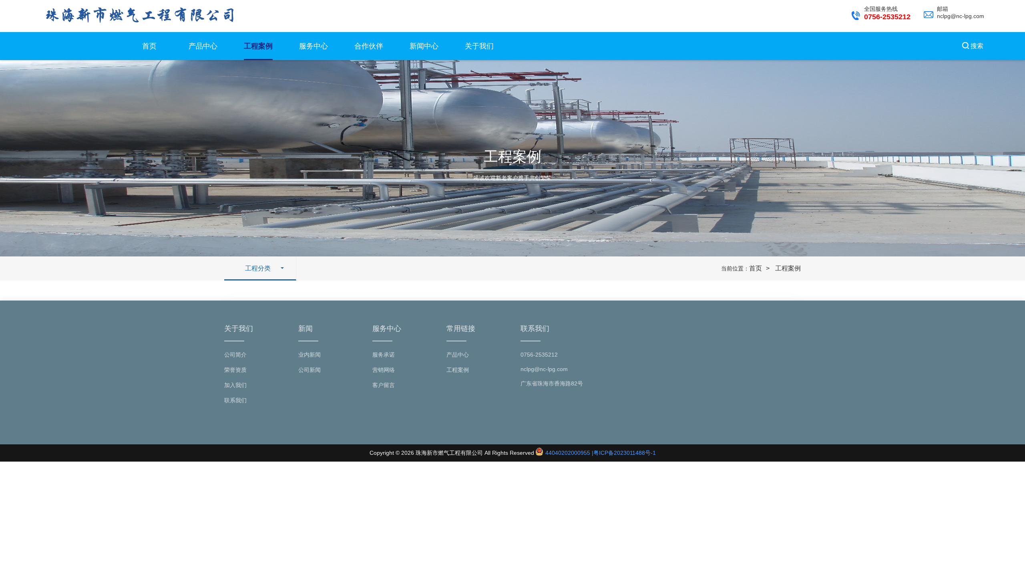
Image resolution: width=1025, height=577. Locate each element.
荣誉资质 (235, 370)
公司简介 (235, 354)
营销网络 (383, 370)
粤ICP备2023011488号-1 (624, 453)
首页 (149, 46)
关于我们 (479, 46)
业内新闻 (309, 354)
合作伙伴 (368, 46)
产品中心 (203, 46)
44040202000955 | (568, 453)
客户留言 (383, 385)
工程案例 (258, 46)
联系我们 (235, 400)
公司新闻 (309, 370)
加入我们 (235, 385)
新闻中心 (424, 46)
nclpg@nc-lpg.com (544, 369)
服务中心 (313, 46)
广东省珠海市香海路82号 (552, 383)
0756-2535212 (539, 354)
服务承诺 (383, 354)
